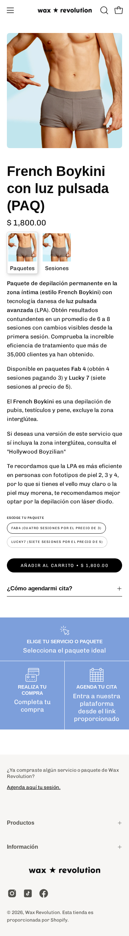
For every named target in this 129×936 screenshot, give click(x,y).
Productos (20, 823)
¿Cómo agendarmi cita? (39, 588)
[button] (103, 10)
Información (22, 847)
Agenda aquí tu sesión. (34, 787)
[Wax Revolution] (64, 10)
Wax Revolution (42, 912)
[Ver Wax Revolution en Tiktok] (28, 893)
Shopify (59, 920)
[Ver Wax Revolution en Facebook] (44, 893)
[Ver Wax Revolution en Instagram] (12, 893)
